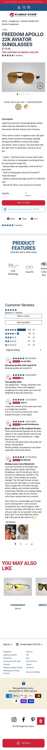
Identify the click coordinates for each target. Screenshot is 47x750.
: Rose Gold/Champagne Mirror (26, 107)
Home (4, 21)
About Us (29, 652)
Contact (28, 664)
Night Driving (7, 658)
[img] (19, 358)
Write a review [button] (23, 316)
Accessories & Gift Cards (11, 661)
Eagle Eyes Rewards (10, 655)
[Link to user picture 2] (22, 532)
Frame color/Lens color (23, 102)
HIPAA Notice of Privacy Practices (11, 672)
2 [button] (20, 544)
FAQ (27, 655)
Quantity (5, 193)
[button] (8, 55)
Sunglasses (14, 21)
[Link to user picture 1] (10, 532)
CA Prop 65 (30, 667)
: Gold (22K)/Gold (18, 107)
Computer (6, 664)
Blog (27, 658)
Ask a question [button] (23, 322)
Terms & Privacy (31, 661)
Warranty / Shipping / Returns (13, 667)
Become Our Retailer (33, 672)
